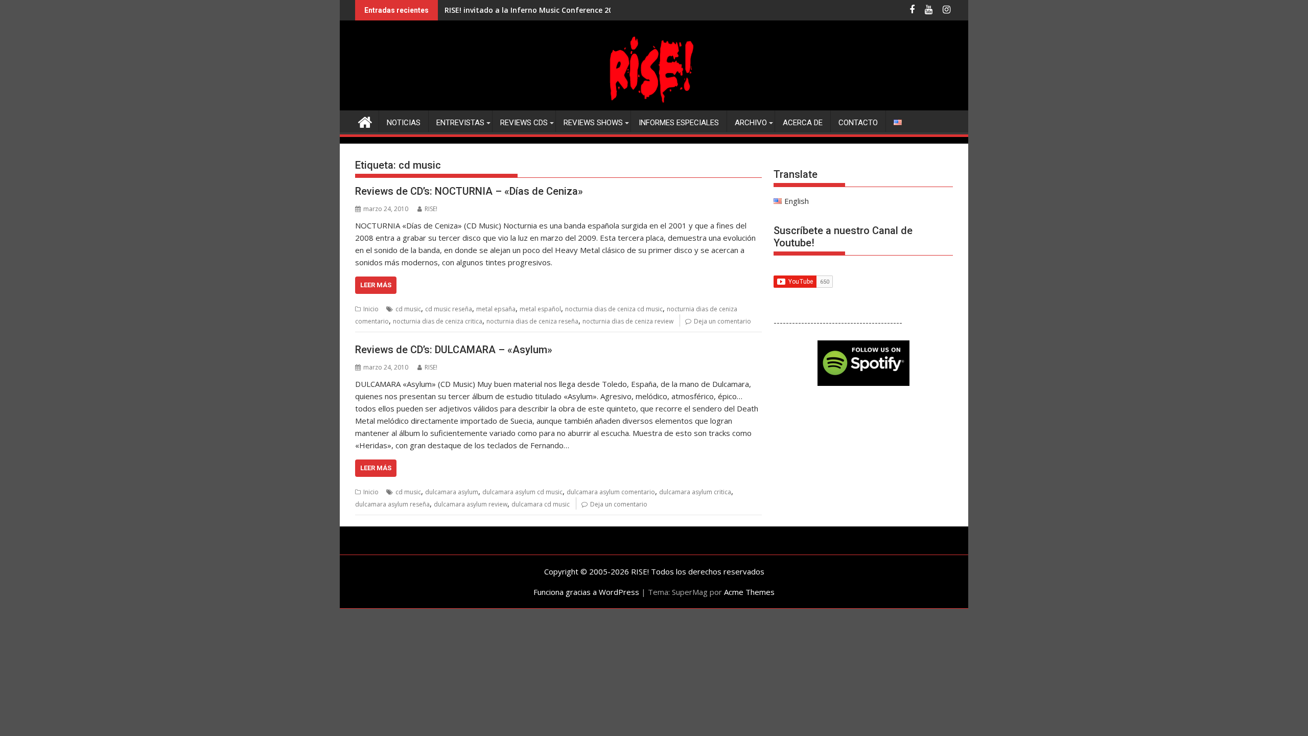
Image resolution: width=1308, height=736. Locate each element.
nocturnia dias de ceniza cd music (614, 309)
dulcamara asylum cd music (522, 492)
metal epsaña (496, 309)
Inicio (371, 309)
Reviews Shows (593, 122)
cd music (408, 309)
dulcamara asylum (451, 492)
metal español (540, 309)
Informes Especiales (679, 122)
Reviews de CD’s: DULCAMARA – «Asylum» (453, 349)
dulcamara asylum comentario (611, 492)
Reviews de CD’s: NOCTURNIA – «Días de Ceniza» (469, 191)
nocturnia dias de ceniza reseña (532, 321)
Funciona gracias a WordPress (586, 592)
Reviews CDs (524, 122)
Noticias (404, 122)
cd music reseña (448, 309)
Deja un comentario (722, 321)
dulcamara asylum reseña (392, 504)
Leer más (375, 285)
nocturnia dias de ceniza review (627, 321)
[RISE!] (654, 104)
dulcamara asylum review (470, 504)
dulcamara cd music (540, 504)
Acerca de (803, 122)
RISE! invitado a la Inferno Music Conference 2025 (533, 10)
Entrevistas (460, 122)
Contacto (858, 122)
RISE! (431, 208)
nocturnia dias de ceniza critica (437, 321)
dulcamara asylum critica (695, 492)
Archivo (751, 122)
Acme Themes (749, 592)
